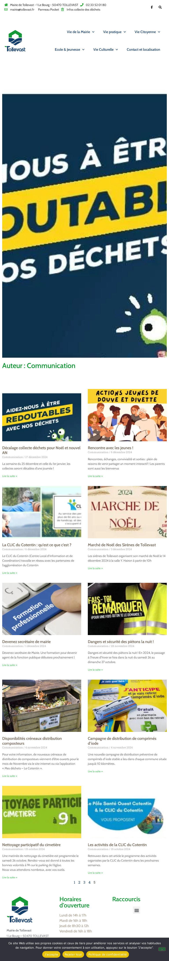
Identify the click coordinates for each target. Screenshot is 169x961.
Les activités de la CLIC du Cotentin (117, 844)
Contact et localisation (143, 49)
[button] (136, 910)
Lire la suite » (9, 476)
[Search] (160, 7)
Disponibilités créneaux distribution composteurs (32, 741)
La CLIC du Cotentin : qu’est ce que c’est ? (36, 544)
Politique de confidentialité (107, 954)
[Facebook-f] (151, 7)
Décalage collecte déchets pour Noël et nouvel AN (41, 450)
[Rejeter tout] (162, 949)
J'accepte (51, 954)
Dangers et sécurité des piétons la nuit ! (121, 641)
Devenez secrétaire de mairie (26, 641)
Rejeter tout (73, 954)
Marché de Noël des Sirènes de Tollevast (122, 544)
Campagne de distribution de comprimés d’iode (122, 741)
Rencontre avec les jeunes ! (110, 447)
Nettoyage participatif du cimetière (31, 844)
